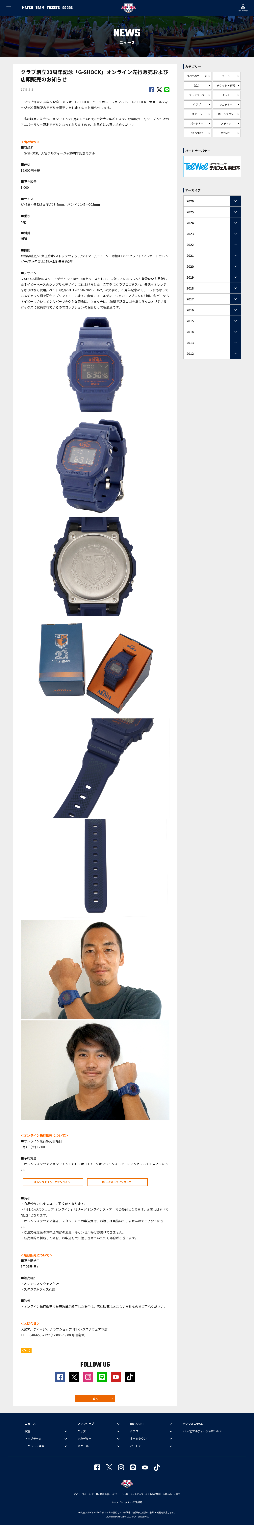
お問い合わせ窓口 (171, 1494)
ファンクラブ (197, 95)
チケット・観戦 (226, 85)
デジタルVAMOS (193, 1424)
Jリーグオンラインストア (116, 1182)
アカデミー (225, 104)
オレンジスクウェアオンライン (52, 1182)
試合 (196, 85)
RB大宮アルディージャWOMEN (202, 1431)
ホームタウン (226, 114)
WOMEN (226, 133)
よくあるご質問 (153, 1494)
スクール (197, 114)
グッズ (226, 95)
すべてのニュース (197, 76)
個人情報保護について (106, 1494)
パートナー (196, 123)
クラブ (197, 104)
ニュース (30, 1424)
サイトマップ (136, 1494)
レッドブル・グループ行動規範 (127, 1502)
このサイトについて (84, 1494)
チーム (226, 76)
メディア (226, 123)
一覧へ (94, 1399)
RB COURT (197, 133)
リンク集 (123, 1494)
